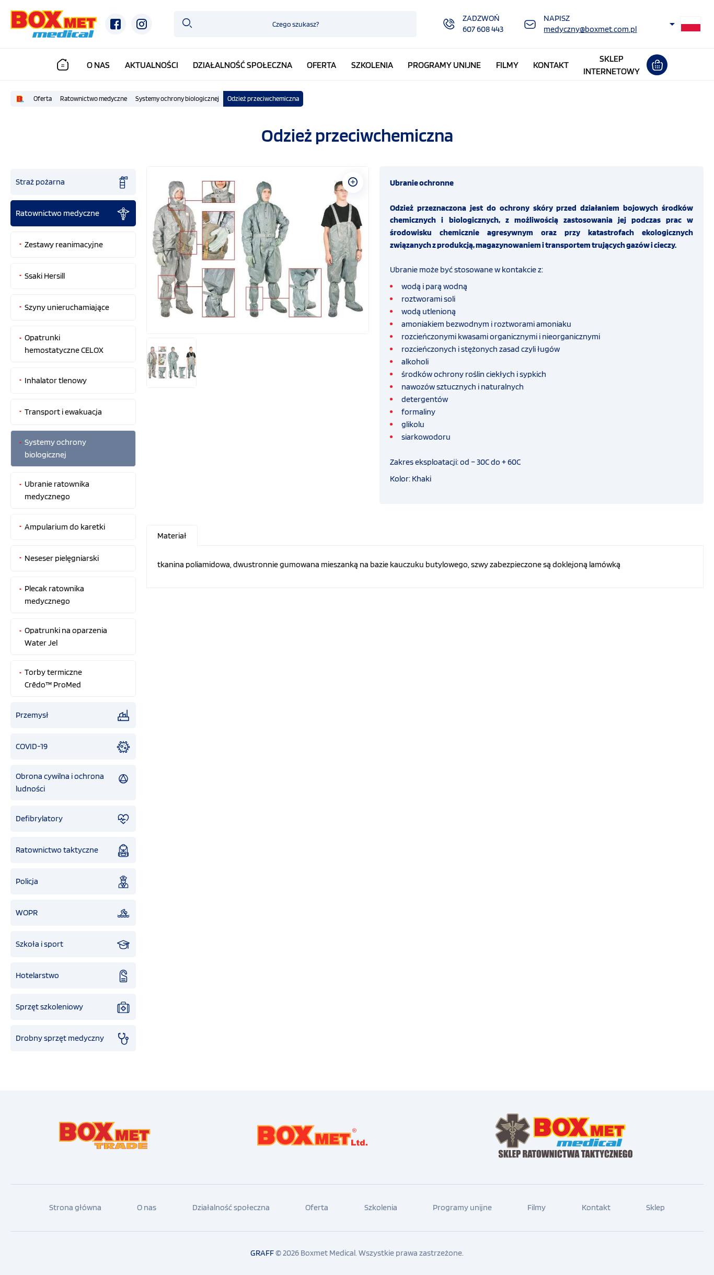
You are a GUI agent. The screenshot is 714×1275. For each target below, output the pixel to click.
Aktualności (151, 65)
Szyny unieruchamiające (67, 307)
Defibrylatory (39, 818)
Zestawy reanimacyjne (64, 244)
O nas (98, 65)
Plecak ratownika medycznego (54, 594)
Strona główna (75, 1207)
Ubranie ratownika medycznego (57, 490)
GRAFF (262, 1253)
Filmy (507, 65)
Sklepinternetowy (611, 64)
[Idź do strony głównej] (53, 24)
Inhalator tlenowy (56, 380)
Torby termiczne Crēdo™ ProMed (53, 678)
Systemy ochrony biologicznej (177, 98)
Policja (27, 881)
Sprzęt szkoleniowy (49, 1007)
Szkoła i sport (39, 944)
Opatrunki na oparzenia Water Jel (66, 636)
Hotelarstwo (37, 975)
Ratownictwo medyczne (93, 98)
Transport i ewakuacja (63, 412)
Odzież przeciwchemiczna (263, 98)
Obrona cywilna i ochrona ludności (60, 782)
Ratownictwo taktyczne (57, 850)
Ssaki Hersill (45, 276)
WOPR (27, 912)
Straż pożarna (40, 182)
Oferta (321, 65)
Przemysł (32, 715)
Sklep (655, 1207)
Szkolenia (372, 65)
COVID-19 (32, 746)
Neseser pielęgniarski (62, 558)
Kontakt (551, 65)
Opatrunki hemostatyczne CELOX (64, 343)
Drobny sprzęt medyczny (60, 1038)
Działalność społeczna (242, 65)
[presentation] (172, 535)
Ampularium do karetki (65, 527)
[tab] (172, 535)
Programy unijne (444, 65)
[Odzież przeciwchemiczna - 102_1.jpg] (257, 250)
